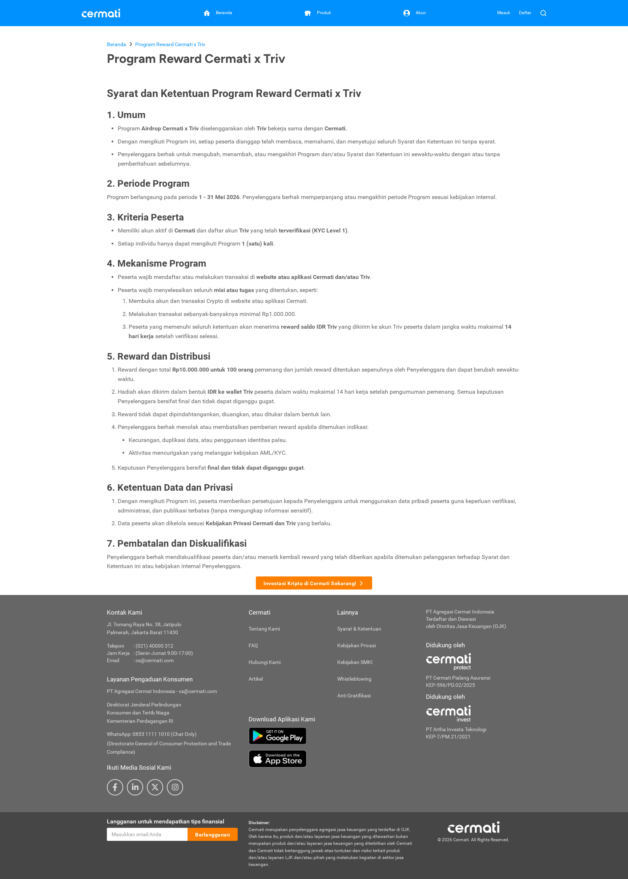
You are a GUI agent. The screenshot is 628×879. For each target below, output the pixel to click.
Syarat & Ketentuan (359, 629)
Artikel (256, 679)
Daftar (525, 12)
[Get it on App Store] (332, 758)
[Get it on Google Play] (332, 736)
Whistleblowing (354, 679)
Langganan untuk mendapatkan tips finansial (165, 821)
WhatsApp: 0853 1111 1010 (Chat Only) (152, 734)
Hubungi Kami (265, 662)
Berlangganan (212, 835)
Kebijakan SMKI (355, 662)
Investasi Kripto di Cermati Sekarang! (310, 583)
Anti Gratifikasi (354, 695)
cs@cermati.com (155, 660)
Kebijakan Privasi (356, 645)
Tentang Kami (264, 629)
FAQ (253, 645)
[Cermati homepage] (473, 826)
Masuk (503, 12)
